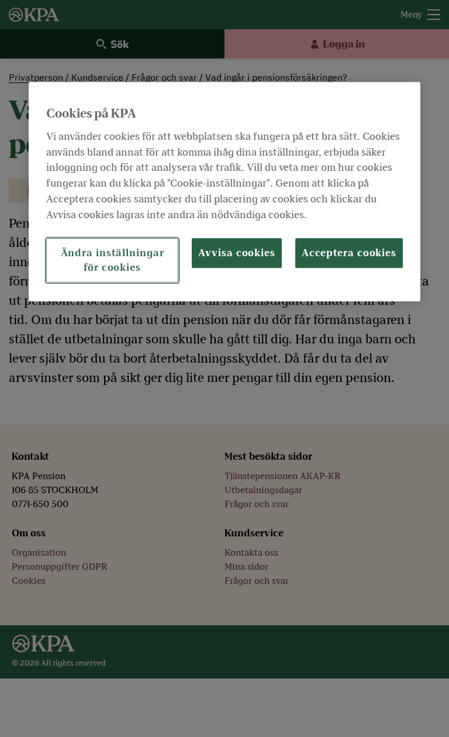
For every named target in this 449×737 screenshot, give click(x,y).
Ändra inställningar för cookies (112, 260)
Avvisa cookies (236, 253)
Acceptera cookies (349, 253)
